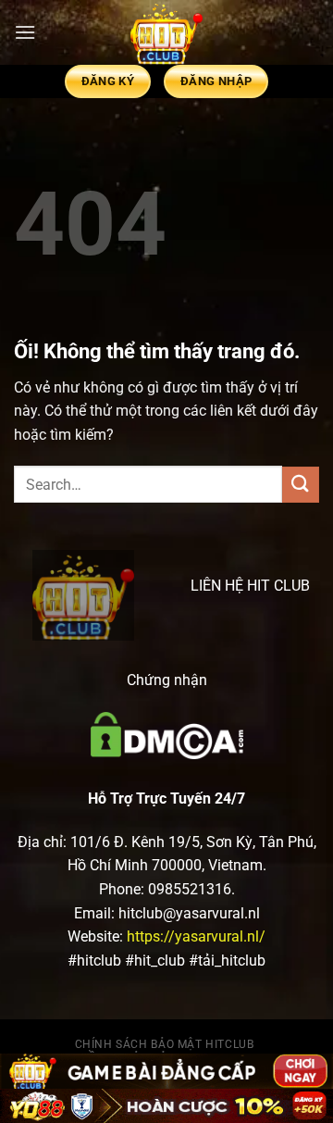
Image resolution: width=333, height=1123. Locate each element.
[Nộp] (300, 485)
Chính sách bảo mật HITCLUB (164, 1044)
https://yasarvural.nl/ (196, 936)
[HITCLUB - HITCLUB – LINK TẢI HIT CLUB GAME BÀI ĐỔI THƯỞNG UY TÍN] (166, 32)
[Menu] (25, 32)
